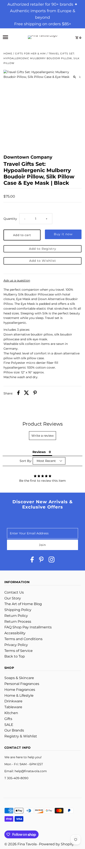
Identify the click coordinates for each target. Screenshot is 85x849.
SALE (8, 725)
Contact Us (14, 592)
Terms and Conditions (23, 639)
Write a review (42, 436)
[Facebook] (32, 560)
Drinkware (13, 701)
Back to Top (14, 656)
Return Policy (16, 616)
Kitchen (11, 713)
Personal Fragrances (21, 684)
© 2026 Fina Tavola (20, 844)
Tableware (13, 707)
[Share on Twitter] (26, 393)
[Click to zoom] (74, 77)
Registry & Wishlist (20, 736)
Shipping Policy (17, 610)
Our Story (12, 598)
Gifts (8, 719)
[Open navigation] (10, 37)
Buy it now (63, 234)
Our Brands (14, 730)
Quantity (10, 218)
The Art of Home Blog (23, 604)
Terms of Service (18, 651)
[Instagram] (51, 560)
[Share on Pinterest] (35, 393)
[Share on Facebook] (18, 393)
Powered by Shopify (56, 844)
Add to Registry (42, 248)
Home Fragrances (19, 690)
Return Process (17, 621)
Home (7, 53)
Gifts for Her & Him (30, 53)
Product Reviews (42, 424)
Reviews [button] (39, 452)
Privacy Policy (16, 645)
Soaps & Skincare (19, 678)
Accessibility (15, 633)
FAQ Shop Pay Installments (28, 627)
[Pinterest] (41, 560)
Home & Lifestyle (19, 695)
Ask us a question (16, 280)
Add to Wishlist (42, 260)
